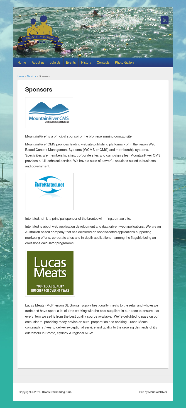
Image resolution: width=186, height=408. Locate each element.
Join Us (55, 62)
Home (21, 62)
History (86, 62)
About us (38, 62)
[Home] (40, 46)
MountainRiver (157, 392)
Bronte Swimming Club (56, 392)
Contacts (103, 62)
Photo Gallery (125, 62)
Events (71, 62)
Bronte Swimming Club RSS (165, 20)
